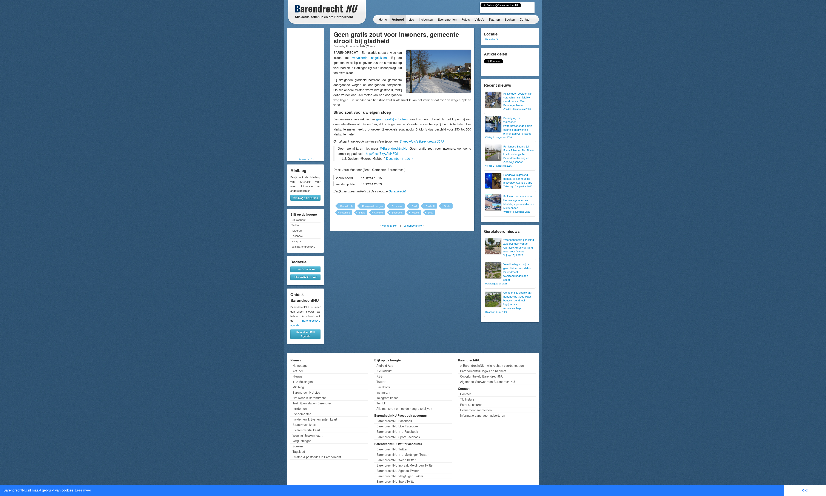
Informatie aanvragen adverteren (482, 415)
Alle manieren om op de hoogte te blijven (404, 408)
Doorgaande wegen (372, 206)
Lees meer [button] (83, 490)
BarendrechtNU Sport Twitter (396, 481)
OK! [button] (805, 490)
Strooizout (397, 212)
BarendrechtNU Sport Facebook (398, 437)
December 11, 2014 (399, 158)
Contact (525, 19)
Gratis (447, 206)
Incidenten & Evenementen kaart (315, 419)
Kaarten (494, 19)
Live (411, 19)
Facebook (297, 236)
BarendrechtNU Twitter (391, 449)
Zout (430, 212)
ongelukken (379, 57)
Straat (362, 212)
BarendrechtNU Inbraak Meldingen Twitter (405, 465)
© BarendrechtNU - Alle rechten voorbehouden (492, 365)
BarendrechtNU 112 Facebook (397, 431)
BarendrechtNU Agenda (305, 334)
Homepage (300, 365)
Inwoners (345, 212)
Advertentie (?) (305, 159)
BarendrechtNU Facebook (394, 421)
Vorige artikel (389, 225)
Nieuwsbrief (298, 219)
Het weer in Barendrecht (309, 398)
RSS (379, 376)
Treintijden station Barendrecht (313, 403)
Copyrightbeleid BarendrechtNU (481, 376)
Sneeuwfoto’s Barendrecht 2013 (421, 141)
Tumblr (381, 403)
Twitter (295, 225)
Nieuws (297, 376)
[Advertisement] (305, 92)
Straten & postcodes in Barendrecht (317, 457)
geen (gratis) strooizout (392, 119)
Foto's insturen (305, 269)
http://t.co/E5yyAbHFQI (382, 153)
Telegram (296, 230)
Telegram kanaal (387, 398)
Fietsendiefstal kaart (306, 430)
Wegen (415, 212)
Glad (414, 206)
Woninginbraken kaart (307, 435)
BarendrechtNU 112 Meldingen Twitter (402, 454)
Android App (384, 365)
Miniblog (298, 387)
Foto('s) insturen (471, 404)
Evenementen (447, 19)
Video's (479, 19)
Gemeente (397, 206)
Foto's (465, 19)
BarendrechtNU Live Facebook (397, 426)
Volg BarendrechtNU (303, 246)
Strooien (378, 212)
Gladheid (430, 206)
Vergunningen (302, 441)
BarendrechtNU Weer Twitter (396, 460)
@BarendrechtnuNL (393, 148)
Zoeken (510, 19)
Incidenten (426, 19)
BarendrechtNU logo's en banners (483, 371)
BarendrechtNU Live (306, 392)
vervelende (359, 57)
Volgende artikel (413, 225)
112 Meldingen (303, 381)
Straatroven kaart (304, 424)
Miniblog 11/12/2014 (305, 198)
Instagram (297, 241)
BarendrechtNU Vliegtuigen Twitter (399, 476)
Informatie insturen (305, 277)
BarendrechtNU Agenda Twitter (397, 470)
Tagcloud (299, 451)
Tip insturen (468, 399)
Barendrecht (397, 191)
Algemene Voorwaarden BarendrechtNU (487, 381)
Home (383, 19)
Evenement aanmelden (476, 410)
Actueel (398, 19)
